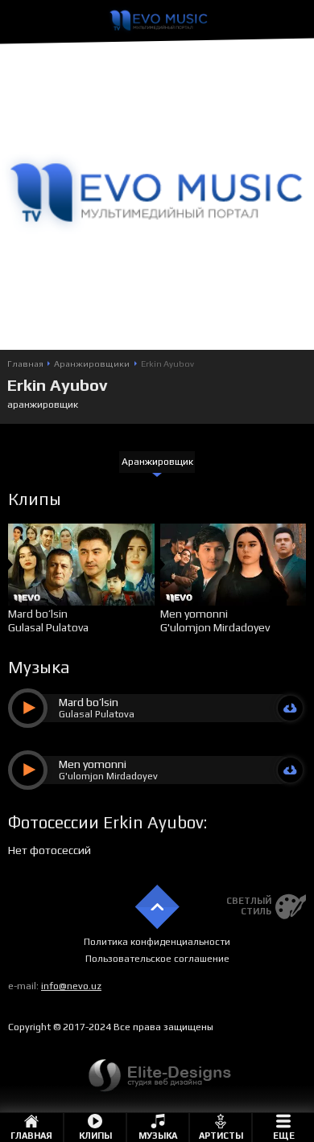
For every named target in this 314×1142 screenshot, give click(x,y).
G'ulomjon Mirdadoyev (215, 627)
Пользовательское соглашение (157, 958)
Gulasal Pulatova (48, 627)
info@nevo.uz (71, 986)
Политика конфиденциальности (157, 941)
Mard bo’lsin (38, 613)
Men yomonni (194, 613)
